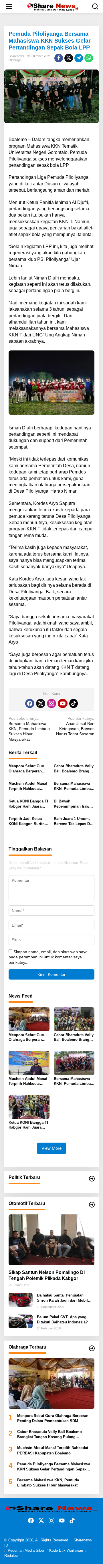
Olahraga (15, 60)
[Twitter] (40, 703)
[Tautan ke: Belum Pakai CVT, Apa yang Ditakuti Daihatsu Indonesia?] (21, 1321)
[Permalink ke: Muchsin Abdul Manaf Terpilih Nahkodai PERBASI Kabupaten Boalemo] (29, 1062)
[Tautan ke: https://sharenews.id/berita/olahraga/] (91, 1348)
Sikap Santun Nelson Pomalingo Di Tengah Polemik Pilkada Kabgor (47, 1275)
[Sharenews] (52, 6)
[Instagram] (51, 703)
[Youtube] (63, 703)
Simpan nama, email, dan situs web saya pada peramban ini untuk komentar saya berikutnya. (48, 956)
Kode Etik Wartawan (66, 1550)
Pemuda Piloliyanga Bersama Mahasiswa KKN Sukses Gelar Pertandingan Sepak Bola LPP (53, 1467)
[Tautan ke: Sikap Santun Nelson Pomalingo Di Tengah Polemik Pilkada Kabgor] (51, 1239)
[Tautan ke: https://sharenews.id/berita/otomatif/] (91, 1204)
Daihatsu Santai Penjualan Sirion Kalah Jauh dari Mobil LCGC (62, 1298)
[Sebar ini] (58, 58)
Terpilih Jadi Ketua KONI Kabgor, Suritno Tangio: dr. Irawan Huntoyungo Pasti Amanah (28, 821)
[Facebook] (29, 703)
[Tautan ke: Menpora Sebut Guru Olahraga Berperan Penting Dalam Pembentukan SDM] (51, 1383)
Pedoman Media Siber (26, 1550)
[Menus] (8, 6)
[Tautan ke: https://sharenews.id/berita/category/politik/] (91, 1178)
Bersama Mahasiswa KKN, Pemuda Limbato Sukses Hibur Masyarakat (29, 729)
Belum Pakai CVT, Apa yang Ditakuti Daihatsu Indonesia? (62, 1319)
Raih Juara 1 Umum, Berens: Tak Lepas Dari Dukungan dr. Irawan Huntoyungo (74, 821)
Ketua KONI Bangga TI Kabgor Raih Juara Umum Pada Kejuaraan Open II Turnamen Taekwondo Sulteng (29, 804)
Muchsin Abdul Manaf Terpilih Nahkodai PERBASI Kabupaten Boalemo (28, 786)
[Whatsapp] (88, 58)
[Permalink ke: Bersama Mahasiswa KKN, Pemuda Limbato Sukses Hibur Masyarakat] (74, 1062)
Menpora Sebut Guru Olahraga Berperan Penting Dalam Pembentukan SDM (27, 769)
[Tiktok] (73, 703)
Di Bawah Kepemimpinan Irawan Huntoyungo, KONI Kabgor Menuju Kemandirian (74, 804)
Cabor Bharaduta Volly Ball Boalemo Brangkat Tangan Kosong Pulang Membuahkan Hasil (74, 769)
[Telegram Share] (78, 58)
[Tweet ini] (68, 58)
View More (51, 1148)
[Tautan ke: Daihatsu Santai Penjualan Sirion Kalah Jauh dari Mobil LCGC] (21, 1299)
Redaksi (11, 1555)
